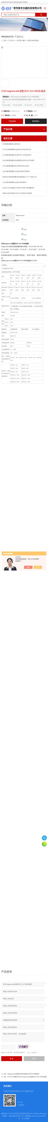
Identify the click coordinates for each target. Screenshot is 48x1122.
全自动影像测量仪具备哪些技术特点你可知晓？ (18, 160)
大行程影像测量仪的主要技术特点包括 (15, 166)
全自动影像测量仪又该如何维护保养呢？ (16, 171)
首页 (5, 40)
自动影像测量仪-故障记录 (11, 144)
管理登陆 (28, 1116)
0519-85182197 (44, 837)
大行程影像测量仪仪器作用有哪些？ (14, 182)
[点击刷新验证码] (23, 1047)
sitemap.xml (36, 1116)
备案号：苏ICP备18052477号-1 (14, 1116)
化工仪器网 (25, 1118)
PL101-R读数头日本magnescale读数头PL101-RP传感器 (27, 1077)
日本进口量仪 (21, 40)
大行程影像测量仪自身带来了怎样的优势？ (17, 155)
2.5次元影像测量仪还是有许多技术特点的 (16, 149)
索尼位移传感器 (33, 40)
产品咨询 (12, 121)
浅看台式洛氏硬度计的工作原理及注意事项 (17, 193)
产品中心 (11, 40)
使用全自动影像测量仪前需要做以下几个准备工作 (19, 177)
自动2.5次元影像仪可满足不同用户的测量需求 (18, 188)
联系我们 (35, 121)
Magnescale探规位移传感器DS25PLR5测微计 (23, 1074)
